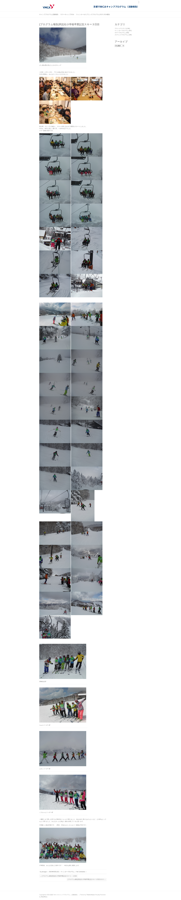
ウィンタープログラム (67, 872)
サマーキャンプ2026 (67, 14)
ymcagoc (44, 872)
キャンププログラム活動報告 (48, 14)
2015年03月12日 (54, 872)
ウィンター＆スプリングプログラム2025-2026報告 (93, 14)
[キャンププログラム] (90, 6)
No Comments (80, 872)
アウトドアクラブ (120, 28)
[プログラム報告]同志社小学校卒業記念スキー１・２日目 (58, 876)
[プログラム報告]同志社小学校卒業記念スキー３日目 (69, 24)
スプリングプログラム (121, 35)
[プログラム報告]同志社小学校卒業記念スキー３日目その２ (87, 879)
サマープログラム (120, 33)
